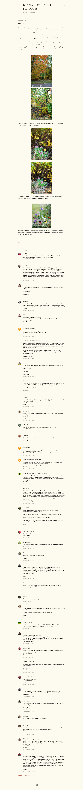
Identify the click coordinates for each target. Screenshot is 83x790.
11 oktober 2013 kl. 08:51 (28, 376)
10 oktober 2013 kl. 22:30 (29, 261)
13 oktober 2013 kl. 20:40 (29, 771)
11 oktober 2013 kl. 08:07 (28, 324)
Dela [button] (19, 242)
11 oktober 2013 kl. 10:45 (28, 443)
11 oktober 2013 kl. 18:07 (28, 601)
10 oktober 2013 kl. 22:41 (28, 280)
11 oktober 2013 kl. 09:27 (28, 430)
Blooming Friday (27, 245)
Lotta (24, 689)
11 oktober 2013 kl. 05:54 (28, 296)
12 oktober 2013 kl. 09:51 (28, 696)
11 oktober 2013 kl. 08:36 (28, 358)
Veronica (25, 507)
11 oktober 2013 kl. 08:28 (28, 336)
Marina (25, 606)
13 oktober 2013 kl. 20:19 (28, 749)
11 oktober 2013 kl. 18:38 (28, 617)
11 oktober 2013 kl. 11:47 (28, 483)
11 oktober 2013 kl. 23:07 (28, 684)
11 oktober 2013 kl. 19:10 (28, 628)
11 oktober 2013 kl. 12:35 (28, 527)
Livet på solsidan (27, 661)
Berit (24, 253)
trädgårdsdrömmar (28, 328)
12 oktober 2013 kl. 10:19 (28, 711)
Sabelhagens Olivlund (29, 315)
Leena (25, 265)
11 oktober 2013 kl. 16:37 (28, 560)
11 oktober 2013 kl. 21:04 (28, 657)
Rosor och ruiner (27, 531)
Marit (24, 363)
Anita (24, 381)
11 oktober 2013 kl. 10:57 (28, 468)
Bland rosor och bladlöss (37, 6)
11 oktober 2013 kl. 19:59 (28, 643)
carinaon (25, 648)
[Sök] (64, 4)
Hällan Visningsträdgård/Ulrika (31, 459)
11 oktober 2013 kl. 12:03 (28, 503)
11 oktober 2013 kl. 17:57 (28, 592)
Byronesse (26, 754)
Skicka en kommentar (24, 775)
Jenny (24, 553)
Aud (24, 596)
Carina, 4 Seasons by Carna (30, 340)
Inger (24, 725)
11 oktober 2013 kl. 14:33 (28, 537)
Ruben (25, 701)
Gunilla (25, 435)
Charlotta (25, 583)
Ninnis (25, 285)
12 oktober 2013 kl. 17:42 (28, 720)
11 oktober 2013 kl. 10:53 (28, 455)
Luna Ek (25, 397)
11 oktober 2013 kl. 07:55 (28, 310)
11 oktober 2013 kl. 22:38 (28, 672)
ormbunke (26, 542)
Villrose (25, 716)
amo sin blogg (27, 633)
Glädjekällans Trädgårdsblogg (31, 739)
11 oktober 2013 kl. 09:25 (28, 420)
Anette (25, 301)
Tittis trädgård (27, 622)
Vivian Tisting (26, 676)
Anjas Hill (25, 447)
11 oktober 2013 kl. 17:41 (28, 578)
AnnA (24, 565)
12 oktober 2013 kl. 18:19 (28, 734)
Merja (24, 424)
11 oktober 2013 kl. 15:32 (28, 548)
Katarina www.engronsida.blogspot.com (34, 473)
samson (25, 411)
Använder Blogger (43, 785)
